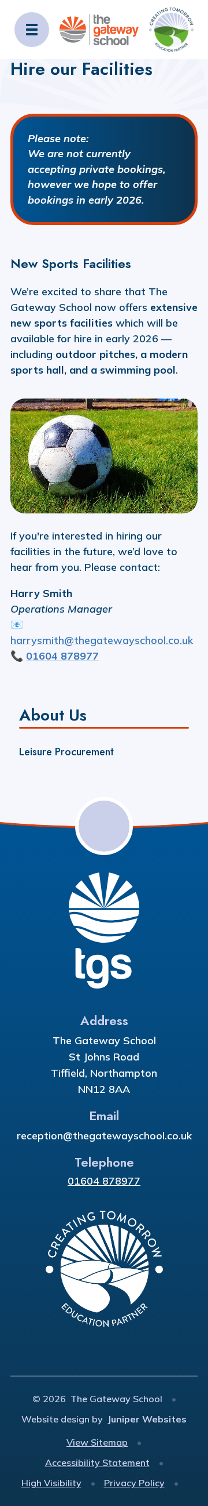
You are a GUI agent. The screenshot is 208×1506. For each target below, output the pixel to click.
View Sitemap (97, 1442)
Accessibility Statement (97, 1462)
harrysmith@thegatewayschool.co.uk (101, 640)
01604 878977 (104, 1181)
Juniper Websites (147, 1419)
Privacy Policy (134, 1483)
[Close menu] (31, 29)
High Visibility (51, 1483)
